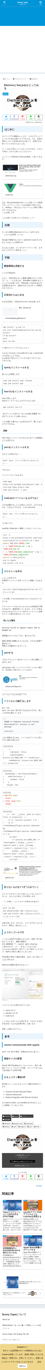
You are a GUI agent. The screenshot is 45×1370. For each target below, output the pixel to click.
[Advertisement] (22, 49)
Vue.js (16, 1116)
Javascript (29, 1123)
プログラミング (27, 1116)
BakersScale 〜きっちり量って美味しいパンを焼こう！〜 (21, 1327)
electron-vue (17, 1123)
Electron (7, 1116)
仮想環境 (7, 1119)
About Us (6, 1319)
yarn (30, 1127)
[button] (40, 671)
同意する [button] (22, 1366)
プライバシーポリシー (11, 1339)
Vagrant (22, 1127)
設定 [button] (39, 1361)
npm (14, 1127)
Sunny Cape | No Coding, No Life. (15, 1334)
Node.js (7, 1127)
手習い (38, 1127)
